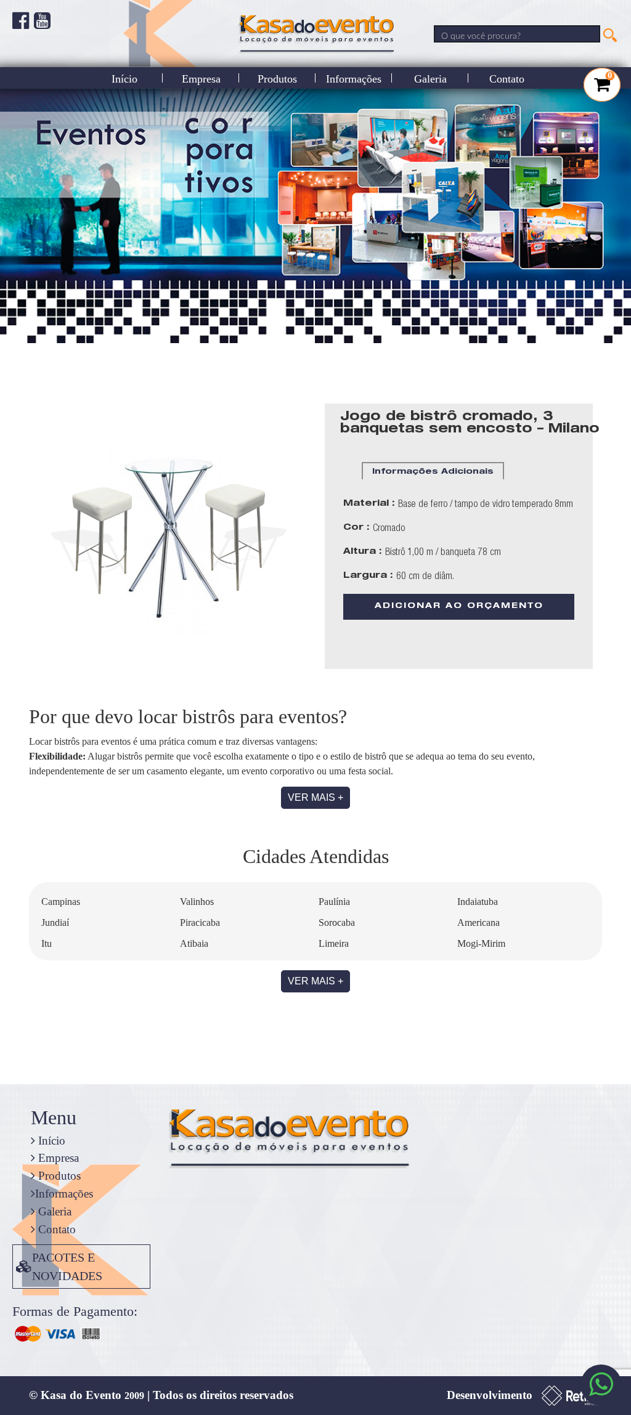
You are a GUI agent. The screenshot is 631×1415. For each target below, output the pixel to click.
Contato (506, 79)
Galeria (430, 79)
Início (124, 79)
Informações (353, 79)
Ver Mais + (315, 797)
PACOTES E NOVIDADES (67, 1267)
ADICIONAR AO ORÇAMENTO (459, 606)
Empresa (201, 79)
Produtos (277, 79)
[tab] (433, 470)
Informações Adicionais (433, 472)
